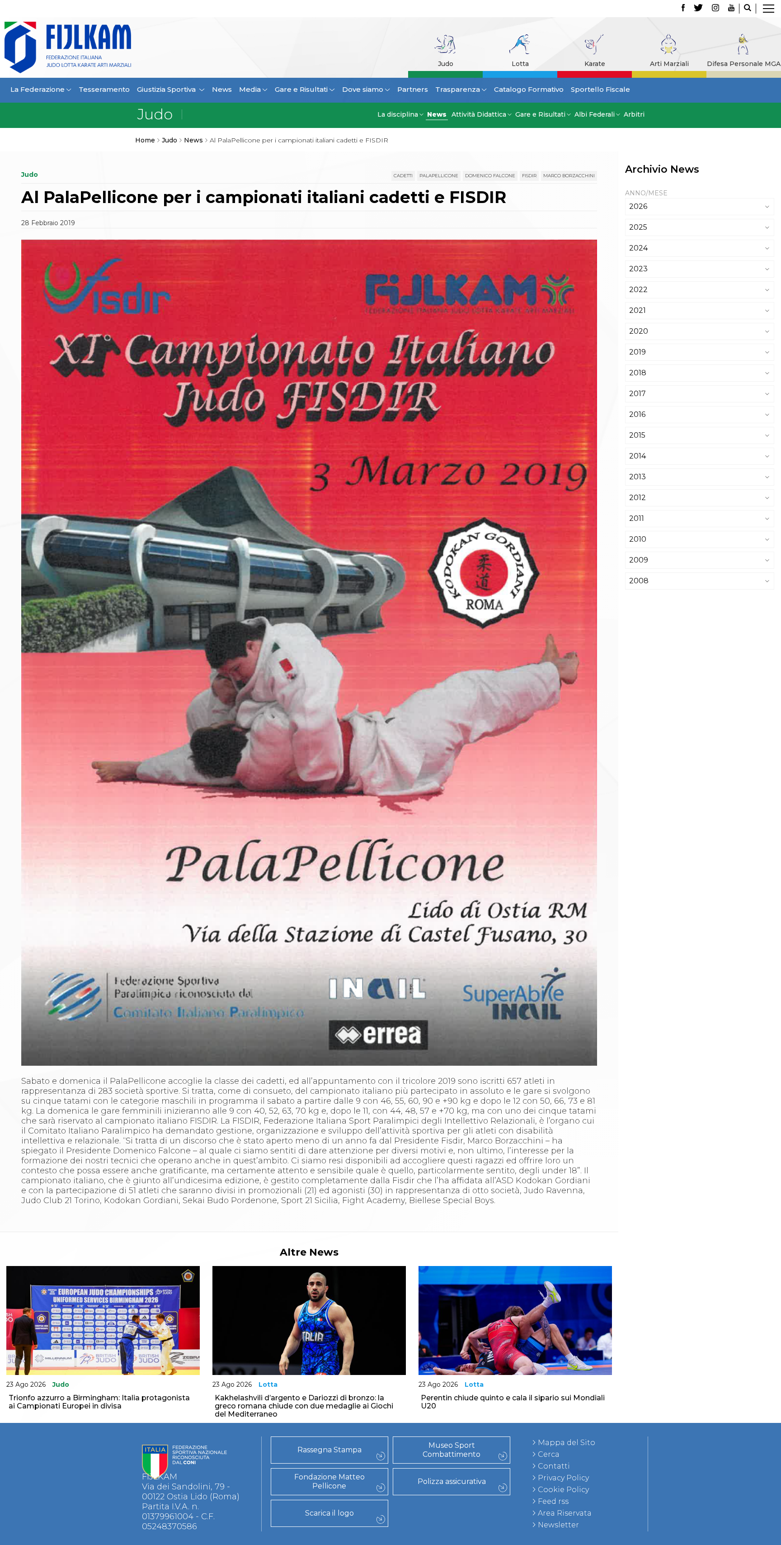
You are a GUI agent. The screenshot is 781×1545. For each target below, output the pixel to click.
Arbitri (634, 114)
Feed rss (553, 1501)
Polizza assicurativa (452, 1481)
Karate (594, 64)
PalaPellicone (438, 176)
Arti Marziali (669, 64)
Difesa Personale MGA (744, 64)
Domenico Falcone (490, 176)
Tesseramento (104, 89)
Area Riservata (565, 1513)
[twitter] (698, 9)
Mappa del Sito (566, 1442)
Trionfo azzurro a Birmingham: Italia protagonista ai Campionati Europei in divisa (99, 1402)
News (222, 89)
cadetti (403, 176)
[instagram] (715, 9)
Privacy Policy (563, 1478)
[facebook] (683, 9)
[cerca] (747, 9)
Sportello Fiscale (600, 89)
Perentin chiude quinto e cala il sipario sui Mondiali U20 (513, 1402)
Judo (445, 64)
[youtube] (731, 9)
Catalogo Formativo (529, 89)
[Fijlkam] (102, 47)
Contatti (554, 1466)
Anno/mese (646, 193)
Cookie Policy (563, 1489)
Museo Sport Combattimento (451, 1450)
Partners (412, 89)
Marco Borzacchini (569, 176)
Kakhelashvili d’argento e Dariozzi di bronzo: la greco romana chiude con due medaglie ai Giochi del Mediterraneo (304, 1406)
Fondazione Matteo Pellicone (329, 1481)
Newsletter (558, 1525)
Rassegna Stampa (329, 1450)
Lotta (520, 64)
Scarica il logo (329, 1513)
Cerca (549, 1454)
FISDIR (529, 176)
